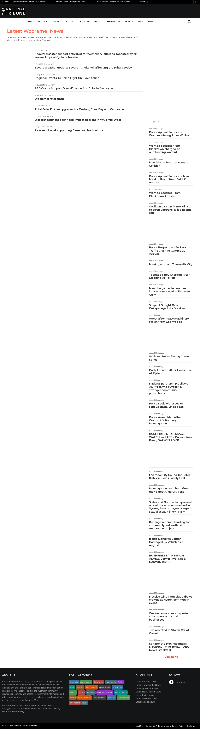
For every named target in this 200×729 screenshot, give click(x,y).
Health (129, 21)
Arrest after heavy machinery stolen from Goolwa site (169, 320)
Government (85, 682)
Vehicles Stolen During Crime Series (62, 1)
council (73, 692)
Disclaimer (191, 726)
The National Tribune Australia (23, 725)
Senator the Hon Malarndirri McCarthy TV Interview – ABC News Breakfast (169, 647)
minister (91, 692)
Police (121, 682)
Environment (121, 692)
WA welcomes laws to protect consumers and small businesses (170, 616)
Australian (98, 682)
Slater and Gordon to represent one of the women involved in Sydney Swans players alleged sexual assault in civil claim (170, 507)
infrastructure (84, 697)
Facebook (180, 682)
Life (140, 21)
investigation (123, 697)
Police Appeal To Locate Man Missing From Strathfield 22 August (169, 179)
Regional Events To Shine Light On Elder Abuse (67, 78)
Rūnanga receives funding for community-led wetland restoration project (169, 525)
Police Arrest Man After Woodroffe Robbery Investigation (165, 420)
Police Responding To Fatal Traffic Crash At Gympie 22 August (168, 250)
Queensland (104, 687)
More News (171, 656)
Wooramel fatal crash (49, 98)
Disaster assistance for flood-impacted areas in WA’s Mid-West (78, 119)
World (151, 21)
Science (98, 21)
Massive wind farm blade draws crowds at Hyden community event (170, 600)
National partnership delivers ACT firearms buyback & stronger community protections (168, 388)
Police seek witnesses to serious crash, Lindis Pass (166, 405)
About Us (138, 726)
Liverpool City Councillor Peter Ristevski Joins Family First (169, 476)
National (43, 21)
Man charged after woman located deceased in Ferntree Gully (169, 291)
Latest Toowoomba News (148, 685)
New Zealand (99, 697)
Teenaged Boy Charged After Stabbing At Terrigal (169, 276)
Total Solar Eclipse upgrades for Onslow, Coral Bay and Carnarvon (79, 109)
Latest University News (146, 698)
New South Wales (105, 692)
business (111, 697)
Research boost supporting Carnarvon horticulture (69, 130)
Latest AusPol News (145, 701)
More (36, 700)
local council (91, 687)
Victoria (80, 687)
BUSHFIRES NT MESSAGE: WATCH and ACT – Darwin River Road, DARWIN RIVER (170, 437)
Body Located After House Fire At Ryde (104, 1)
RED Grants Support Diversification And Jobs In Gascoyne (74, 88)
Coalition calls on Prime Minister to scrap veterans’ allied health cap (171, 209)
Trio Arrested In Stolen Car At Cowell (169, 632)
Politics (70, 21)
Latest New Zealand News (148, 691)
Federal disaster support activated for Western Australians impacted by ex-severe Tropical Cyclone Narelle (86, 55)
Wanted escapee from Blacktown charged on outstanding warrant (164, 149)
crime (84, 702)
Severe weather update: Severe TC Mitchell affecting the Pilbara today (83, 67)
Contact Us (150, 726)
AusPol (81, 692)
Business (84, 21)
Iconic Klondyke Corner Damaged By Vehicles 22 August (166, 542)
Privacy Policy (177, 726)
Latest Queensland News (147, 688)
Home (30, 21)
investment (75, 702)
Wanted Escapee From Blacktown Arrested (165, 194)
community (111, 682)
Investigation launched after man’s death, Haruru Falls (168, 490)
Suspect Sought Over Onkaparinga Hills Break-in (167, 307)
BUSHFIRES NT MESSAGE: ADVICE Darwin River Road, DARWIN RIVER (167, 559)
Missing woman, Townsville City (170, 264)
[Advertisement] (144, 10)
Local (56, 21)
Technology (113, 21)
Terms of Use (163, 726)
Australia (74, 682)
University (117, 687)
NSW (72, 687)
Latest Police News (145, 695)
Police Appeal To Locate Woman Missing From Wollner (169, 134)
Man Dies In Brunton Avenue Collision (168, 164)
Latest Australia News (146, 681)
